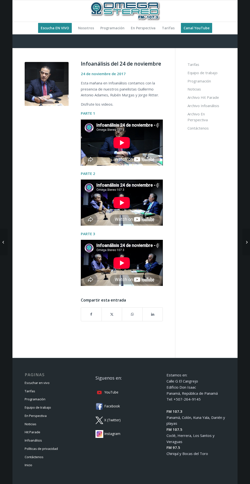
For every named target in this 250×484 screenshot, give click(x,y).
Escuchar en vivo (37, 383)
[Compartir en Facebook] (91, 314)
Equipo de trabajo (203, 72)
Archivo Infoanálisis (203, 105)
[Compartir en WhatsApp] (132, 314)
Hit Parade (32, 432)
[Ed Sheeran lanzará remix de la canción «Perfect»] (246, 242)
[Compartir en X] (112, 314)
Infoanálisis (33, 440)
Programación (199, 81)
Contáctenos (198, 128)
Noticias (194, 89)
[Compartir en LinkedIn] (153, 314)
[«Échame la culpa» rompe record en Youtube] (4, 242)
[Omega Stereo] (125, 11)
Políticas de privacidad (41, 448)
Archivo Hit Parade (203, 97)
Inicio (28, 465)
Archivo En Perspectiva (198, 116)
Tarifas (193, 64)
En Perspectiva (36, 415)
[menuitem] (55, 28)
